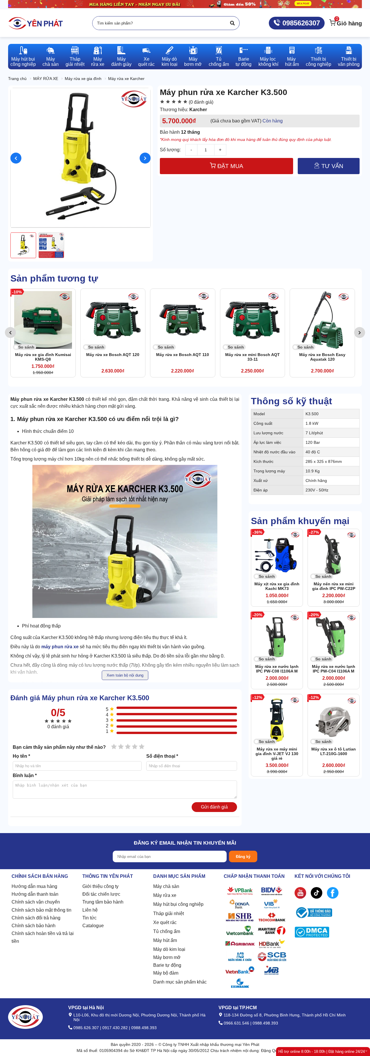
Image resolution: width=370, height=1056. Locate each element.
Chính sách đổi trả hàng (36, 917)
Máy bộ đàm (165, 973)
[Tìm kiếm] (232, 23)
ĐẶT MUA (229, 166)
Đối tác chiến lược (101, 894)
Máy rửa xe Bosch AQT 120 (44, 354)
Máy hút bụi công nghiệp (178, 904)
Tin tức (89, 917)
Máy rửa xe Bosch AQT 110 (113, 354)
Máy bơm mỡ (167, 957)
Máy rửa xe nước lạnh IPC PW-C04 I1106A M (333, 668)
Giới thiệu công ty (100, 886)
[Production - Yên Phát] (35, 23)
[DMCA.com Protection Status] (312, 933)
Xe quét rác (165, 922)
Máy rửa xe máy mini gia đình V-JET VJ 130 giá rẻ (277, 754)
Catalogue (93, 925)
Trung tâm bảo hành (102, 901)
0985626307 (300, 23)
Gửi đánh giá (214, 806)
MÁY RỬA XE (45, 78)
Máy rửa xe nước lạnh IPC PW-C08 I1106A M (277, 668)
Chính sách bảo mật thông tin (41, 910)
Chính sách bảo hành (34, 925)
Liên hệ (90, 910)
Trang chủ (17, 78)
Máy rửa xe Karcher (126, 78)
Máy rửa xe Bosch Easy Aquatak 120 (253, 357)
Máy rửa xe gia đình (83, 78)
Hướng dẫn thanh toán (35, 894)
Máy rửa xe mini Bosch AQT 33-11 (183, 357)
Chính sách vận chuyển (36, 901)
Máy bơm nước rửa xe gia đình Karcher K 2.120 (323, 357)
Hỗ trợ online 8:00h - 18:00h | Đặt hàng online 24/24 (321, 1051)
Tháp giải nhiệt (168, 913)
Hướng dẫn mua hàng (34, 886)
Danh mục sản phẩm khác (180, 981)
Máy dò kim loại (169, 949)
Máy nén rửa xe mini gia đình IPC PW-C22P (333, 586)
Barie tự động (167, 965)
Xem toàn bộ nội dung (125, 675)
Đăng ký (243, 856)
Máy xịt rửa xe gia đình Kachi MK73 (276, 586)
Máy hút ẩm (165, 940)
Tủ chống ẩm (166, 931)
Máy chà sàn (166, 886)
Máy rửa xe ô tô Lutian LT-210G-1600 (333, 751)
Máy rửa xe (164, 895)
